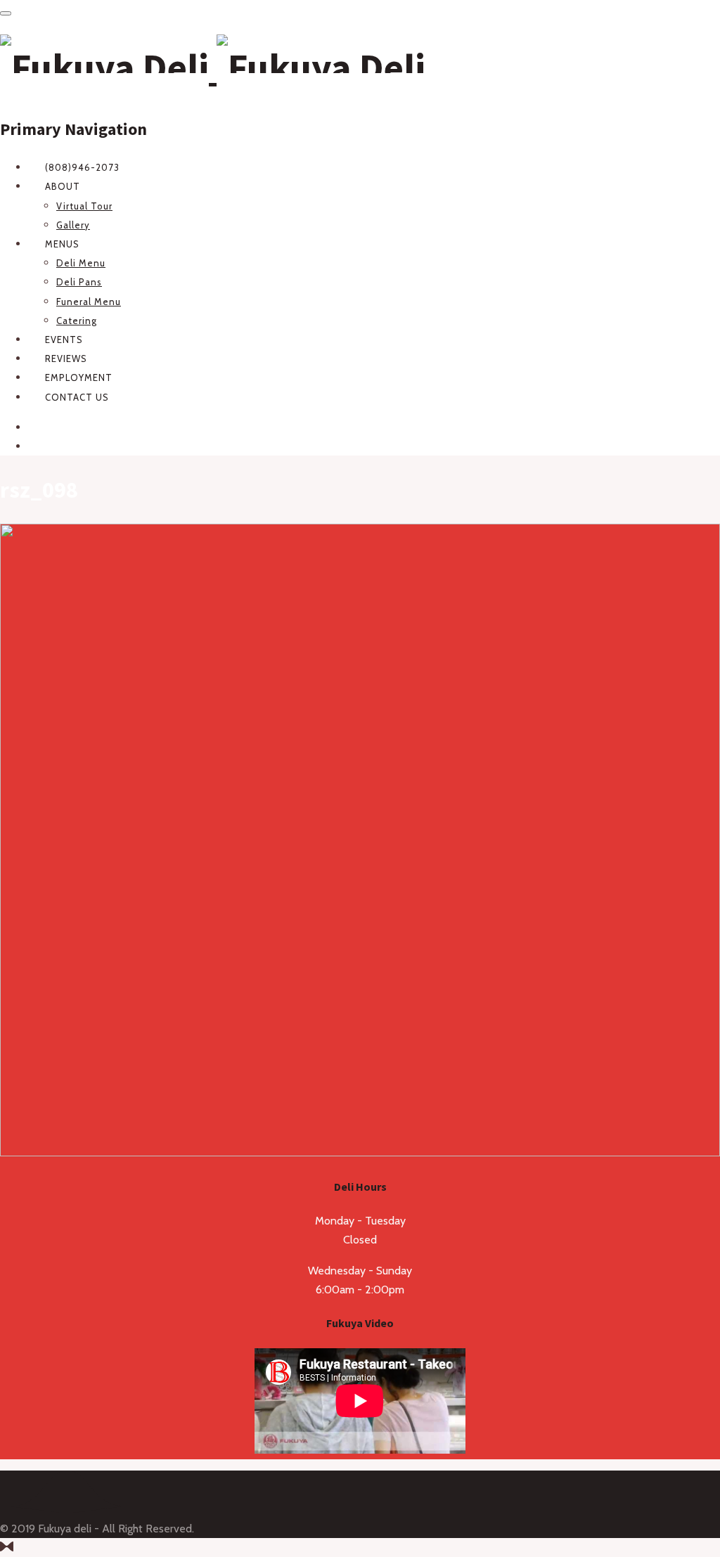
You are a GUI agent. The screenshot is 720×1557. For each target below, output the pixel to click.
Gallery (73, 225)
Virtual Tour (84, 206)
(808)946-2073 (82, 167)
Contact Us (77, 397)
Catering (76, 320)
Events (64, 339)
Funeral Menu (88, 301)
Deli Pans (79, 282)
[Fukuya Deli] (212, 67)
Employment (78, 377)
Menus (62, 244)
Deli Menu (80, 263)
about (62, 186)
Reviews (66, 358)
